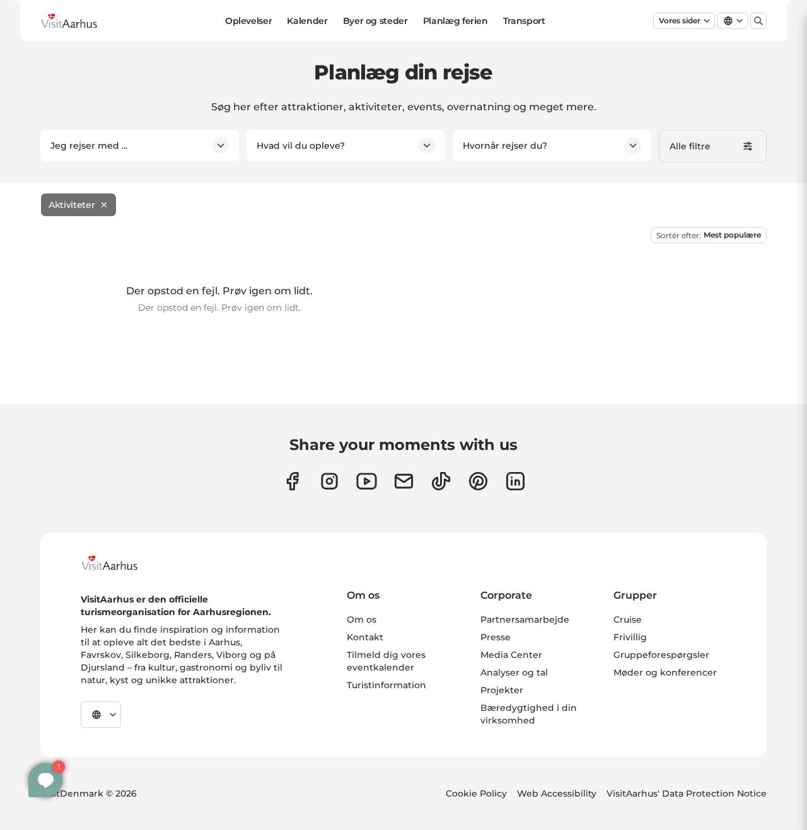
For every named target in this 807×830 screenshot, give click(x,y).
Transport (524, 20)
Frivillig (630, 637)
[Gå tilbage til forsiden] (78, 20)
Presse (495, 637)
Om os (361, 619)
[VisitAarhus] (119, 562)
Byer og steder (375, 20)
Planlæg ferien (455, 20)
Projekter (501, 690)
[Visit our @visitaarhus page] (441, 481)
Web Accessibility (556, 793)
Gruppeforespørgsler (661, 654)
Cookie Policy (476, 793)
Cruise (627, 619)
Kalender (307, 20)
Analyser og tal (514, 672)
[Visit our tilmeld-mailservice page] (404, 481)
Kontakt (365, 637)
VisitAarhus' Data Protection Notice (687, 793)
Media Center (511, 654)
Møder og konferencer (665, 672)
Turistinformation (386, 685)
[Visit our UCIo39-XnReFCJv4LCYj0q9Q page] (367, 481)
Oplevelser (248, 20)
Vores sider (679, 20)
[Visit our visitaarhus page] (292, 481)
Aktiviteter (72, 204)
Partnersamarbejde (524, 619)
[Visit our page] (329, 481)
